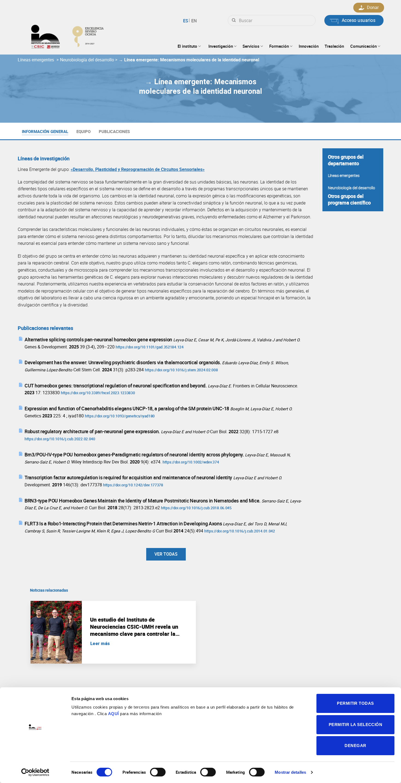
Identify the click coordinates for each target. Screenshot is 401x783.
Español (186, 21)
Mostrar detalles (290, 772)
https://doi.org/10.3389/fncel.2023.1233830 (98, 392)
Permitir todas (355, 703)
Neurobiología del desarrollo (87, 60)
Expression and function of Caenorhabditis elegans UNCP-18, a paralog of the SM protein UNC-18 (127, 408)
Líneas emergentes (36, 60)
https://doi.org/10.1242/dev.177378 (133, 484)
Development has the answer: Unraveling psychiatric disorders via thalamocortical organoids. (123, 362)
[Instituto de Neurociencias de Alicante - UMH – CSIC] (85, 35)
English (193, 21)
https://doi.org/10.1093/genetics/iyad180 (120, 415)
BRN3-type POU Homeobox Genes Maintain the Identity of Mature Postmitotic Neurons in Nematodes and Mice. (143, 500)
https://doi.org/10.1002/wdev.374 (191, 462)
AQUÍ (113, 713)
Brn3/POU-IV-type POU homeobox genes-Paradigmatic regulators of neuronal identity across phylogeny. (135, 454)
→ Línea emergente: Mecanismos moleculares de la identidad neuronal (189, 60)
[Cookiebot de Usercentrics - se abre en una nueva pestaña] (35, 772)
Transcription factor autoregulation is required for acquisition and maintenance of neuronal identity (129, 477)
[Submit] (234, 20)
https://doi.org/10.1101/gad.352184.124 (150, 347)
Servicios (251, 46)
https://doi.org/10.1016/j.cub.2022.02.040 (60, 438)
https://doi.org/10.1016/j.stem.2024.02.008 (181, 369)
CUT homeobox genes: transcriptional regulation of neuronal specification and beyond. (116, 385)
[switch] (158, 772)
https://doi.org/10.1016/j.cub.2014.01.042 (239, 531)
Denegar (355, 745)
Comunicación (363, 46)
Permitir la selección (355, 724)
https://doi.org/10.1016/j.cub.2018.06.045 (196, 507)
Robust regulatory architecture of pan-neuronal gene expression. (93, 431)
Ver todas (166, 554)
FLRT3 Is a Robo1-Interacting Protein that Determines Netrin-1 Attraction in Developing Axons (124, 523)
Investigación (220, 46)
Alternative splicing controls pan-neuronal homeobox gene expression (99, 339)
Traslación (334, 46)
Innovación (309, 46)
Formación (279, 46)
